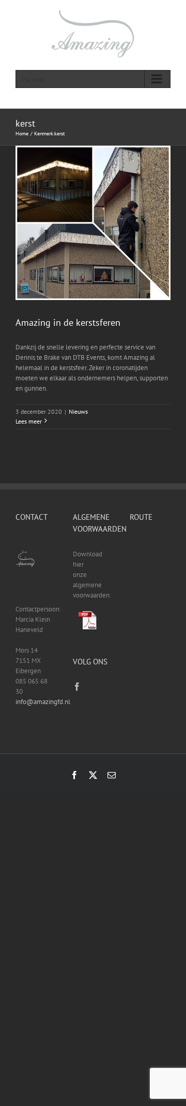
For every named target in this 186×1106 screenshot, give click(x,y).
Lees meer (29, 421)
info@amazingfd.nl (43, 701)
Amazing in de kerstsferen (68, 322)
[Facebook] (77, 686)
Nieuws (78, 411)
